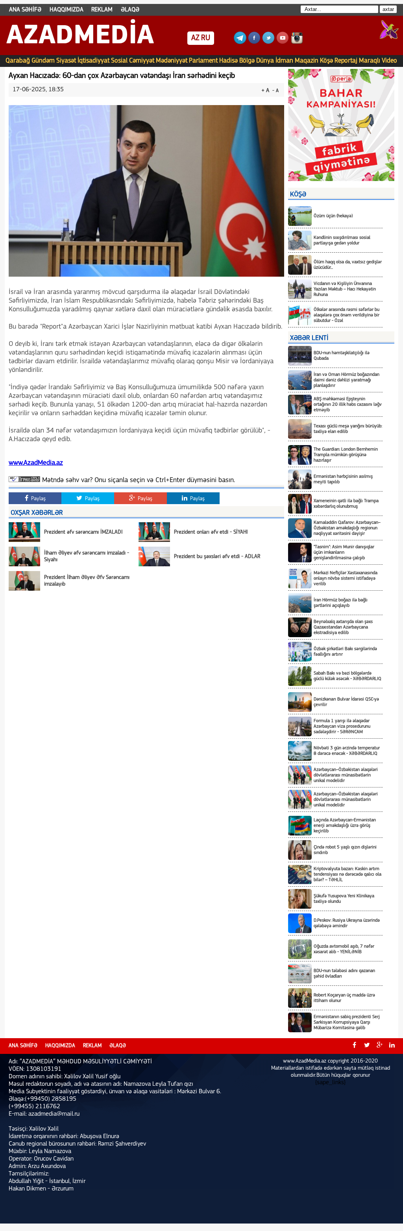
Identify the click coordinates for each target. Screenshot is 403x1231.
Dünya (265, 60)
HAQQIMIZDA (66, 10)
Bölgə (247, 60)
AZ (195, 38)
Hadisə (228, 60)
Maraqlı (369, 60)
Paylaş (38, 499)
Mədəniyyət (171, 60)
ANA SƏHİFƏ (25, 10)
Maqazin (306, 60)
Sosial (119, 60)
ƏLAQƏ (130, 10)
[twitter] (366, 1046)
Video (389, 60)
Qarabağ (18, 60)
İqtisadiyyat (93, 60)
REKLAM (102, 10)
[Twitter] (268, 42)
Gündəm (43, 60)
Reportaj (346, 60)
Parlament (203, 60)
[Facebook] (254, 42)
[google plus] (379, 1046)
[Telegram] (240, 42)
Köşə (326, 60)
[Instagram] (296, 42)
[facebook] (354, 1046)
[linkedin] (392, 1046)
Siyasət (66, 60)
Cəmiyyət (141, 60)
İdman (284, 60)
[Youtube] (282, 42)
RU (205, 38)
